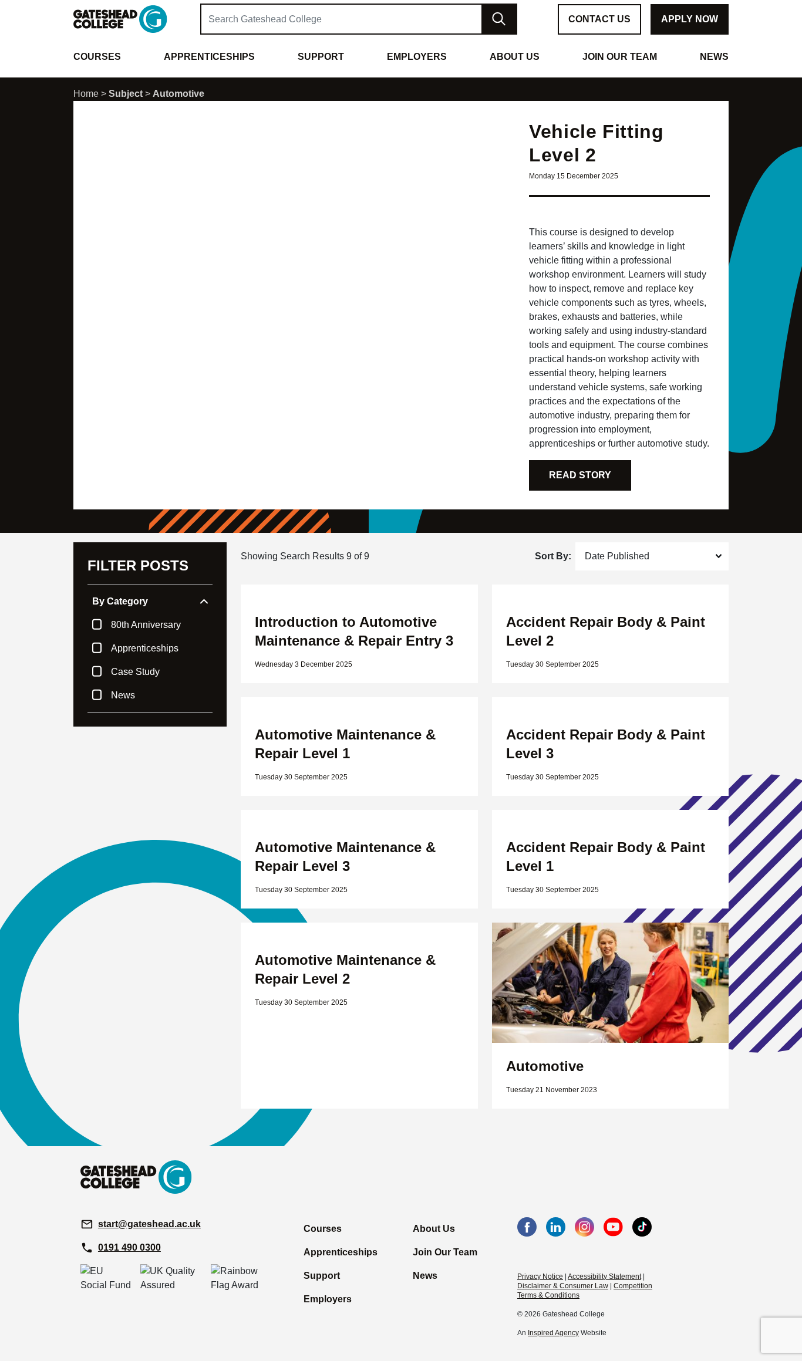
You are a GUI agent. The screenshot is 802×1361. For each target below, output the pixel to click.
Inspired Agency (553, 1333)
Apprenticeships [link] (209, 57)
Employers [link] (417, 57)
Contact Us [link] (599, 19)
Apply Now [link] (689, 19)
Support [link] (321, 57)
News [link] (714, 57)
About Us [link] (515, 57)
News (123, 695)
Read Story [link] (580, 475)
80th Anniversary (146, 625)
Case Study (135, 672)
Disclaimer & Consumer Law (562, 1286)
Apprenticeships (144, 648)
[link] (120, 18)
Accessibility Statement (604, 1276)
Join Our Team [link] (619, 57)
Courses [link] (97, 57)
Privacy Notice (540, 1276)
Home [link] (86, 94)
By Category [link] (120, 601)
